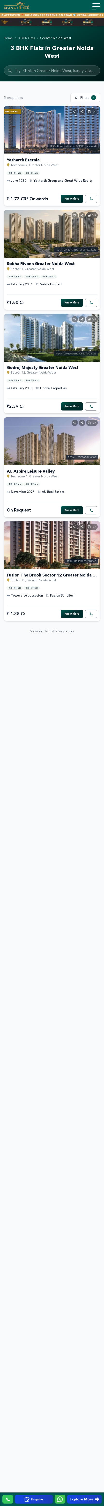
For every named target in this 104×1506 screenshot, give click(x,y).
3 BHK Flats (26, 38)
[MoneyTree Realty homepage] (17, 6)
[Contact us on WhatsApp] (60, 1499)
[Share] (82, 111)
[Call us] (7, 1499)
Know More (72, 198)
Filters (87, 97)
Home (8, 38)
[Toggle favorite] (75, 111)
